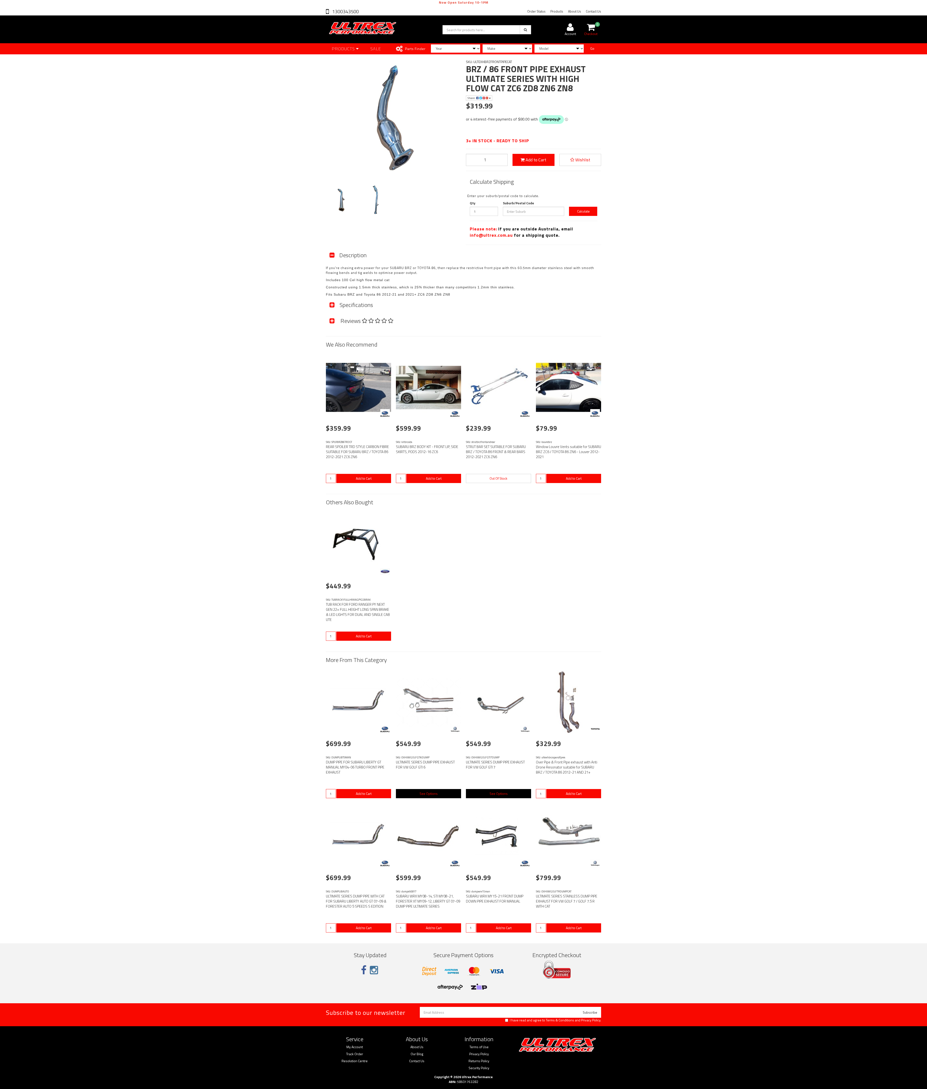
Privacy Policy (590, 1020)
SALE (375, 48)
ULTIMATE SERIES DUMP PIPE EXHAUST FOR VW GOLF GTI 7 (495, 764)
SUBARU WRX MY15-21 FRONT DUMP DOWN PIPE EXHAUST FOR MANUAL (494, 898)
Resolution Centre (355, 1061)
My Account (354, 1047)
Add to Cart (535, 160)
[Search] (525, 29)
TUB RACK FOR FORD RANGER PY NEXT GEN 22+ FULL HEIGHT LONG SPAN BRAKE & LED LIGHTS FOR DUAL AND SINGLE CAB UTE (358, 612)
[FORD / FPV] (385, 572)
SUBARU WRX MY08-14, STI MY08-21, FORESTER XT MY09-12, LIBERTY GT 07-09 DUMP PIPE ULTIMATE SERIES (428, 901)
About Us (574, 11)
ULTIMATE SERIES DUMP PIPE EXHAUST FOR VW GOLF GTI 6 (425, 764)
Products (556, 11)
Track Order (354, 1054)
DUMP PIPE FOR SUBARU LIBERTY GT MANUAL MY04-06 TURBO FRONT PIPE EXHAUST (355, 767)
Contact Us (593, 11)
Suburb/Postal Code (518, 203)
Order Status (536, 11)
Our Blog (417, 1054)
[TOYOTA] (595, 729)
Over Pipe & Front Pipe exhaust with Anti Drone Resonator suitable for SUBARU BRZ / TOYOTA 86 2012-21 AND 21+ (566, 767)
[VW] (455, 729)
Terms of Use (479, 1047)
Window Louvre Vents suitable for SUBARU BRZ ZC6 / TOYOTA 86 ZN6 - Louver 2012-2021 (568, 452)
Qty (472, 203)
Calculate (583, 211)
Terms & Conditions (560, 1020)
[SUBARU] (385, 414)
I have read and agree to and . (555, 1020)
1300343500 (345, 11)
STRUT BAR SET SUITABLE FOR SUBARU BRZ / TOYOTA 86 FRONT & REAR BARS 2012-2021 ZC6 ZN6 (496, 452)
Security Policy (479, 1068)
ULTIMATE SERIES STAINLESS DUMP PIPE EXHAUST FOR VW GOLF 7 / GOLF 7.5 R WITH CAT (566, 901)
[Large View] (341, 200)
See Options (429, 793)
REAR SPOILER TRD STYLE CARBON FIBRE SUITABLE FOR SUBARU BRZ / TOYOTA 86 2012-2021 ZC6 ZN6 (357, 452)
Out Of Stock (498, 478)
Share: (471, 98)
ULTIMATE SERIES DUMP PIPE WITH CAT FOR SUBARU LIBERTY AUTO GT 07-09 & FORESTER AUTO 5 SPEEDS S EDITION (356, 901)
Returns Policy (479, 1061)
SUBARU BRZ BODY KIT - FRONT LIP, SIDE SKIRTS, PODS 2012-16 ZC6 (427, 449)
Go (592, 48)
